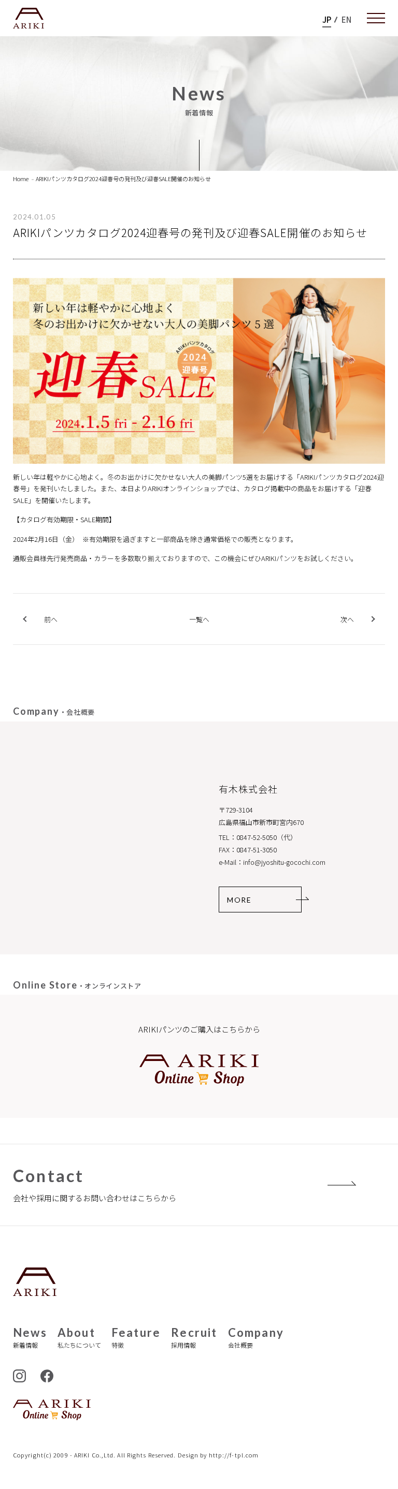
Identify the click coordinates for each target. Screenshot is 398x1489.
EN (346, 20)
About (79, 1337)
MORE (239, 899)
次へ (347, 619)
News (30, 1337)
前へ (51, 619)
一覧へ (199, 620)
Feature (136, 1337)
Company (256, 1337)
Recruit (194, 1337)
